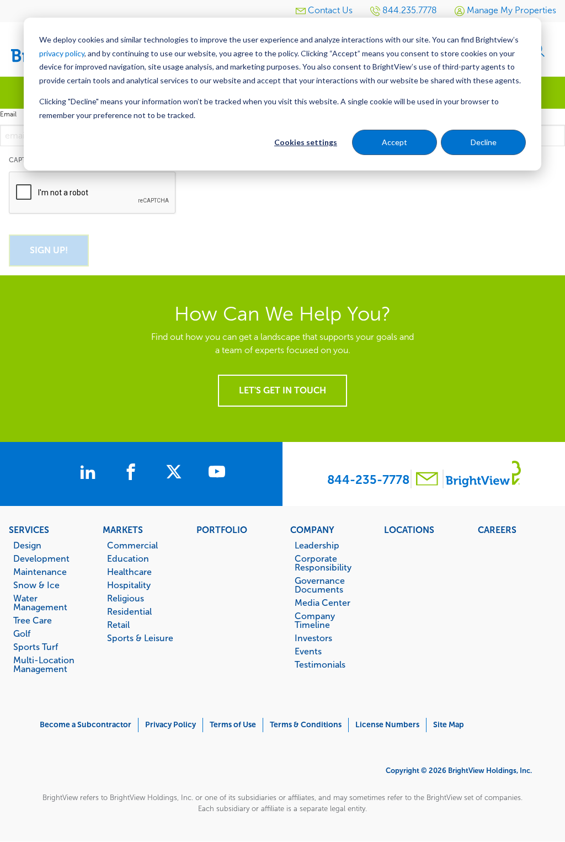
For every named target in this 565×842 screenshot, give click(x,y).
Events (308, 651)
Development (41, 558)
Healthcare (129, 572)
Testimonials (320, 664)
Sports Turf (35, 647)
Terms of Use (233, 724)
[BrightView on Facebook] (132, 473)
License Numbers (387, 724)
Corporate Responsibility (323, 562)
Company (312, 530)
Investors (313, 638)
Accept (394, 142)
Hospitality (129, 585)
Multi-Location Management (43, 664)
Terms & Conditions (306, 724)
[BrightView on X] (176, 473)
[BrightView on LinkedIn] (89, 473)
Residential (129, 611)
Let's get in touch (282, 390)
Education (128, 558)
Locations (409, 530)
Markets (123, 530)
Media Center (322, 602)
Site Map (448, 724)
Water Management (40, 602)
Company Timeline (315, 620)
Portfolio (221, 530)
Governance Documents (320, 584)
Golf (21, 633)
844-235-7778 (368, 479)
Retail (118, 625)
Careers (497, 530)
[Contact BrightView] (427, 480)
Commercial (132, 545)
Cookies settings (305, 142)
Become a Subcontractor (85, 724)
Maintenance (40, 572)
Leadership (317, 545)
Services (29, 530)
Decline (484, 142)
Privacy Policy (170, 724)
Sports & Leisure (140, 638)
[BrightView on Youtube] (217, 473)
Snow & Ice (36, 585)
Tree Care (32, 620)
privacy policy (61, 53)
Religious (125, 598)
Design (27, 545)
